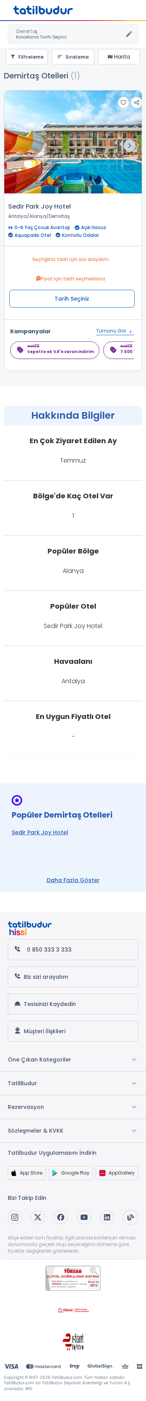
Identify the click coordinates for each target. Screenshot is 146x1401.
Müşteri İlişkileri (44, 1031)
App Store (31, 1173)
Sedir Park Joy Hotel (39, 206)
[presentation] (129, 145)
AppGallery (122, 1173)
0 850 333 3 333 (49, 950)
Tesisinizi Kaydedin (50, 1004)
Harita (121, 57)
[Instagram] (15, 1217)
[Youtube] (84, 1217)
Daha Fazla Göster (73, 880)
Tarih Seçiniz (72, 299)
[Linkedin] (107, 1217)
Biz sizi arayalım (46, 977)
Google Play (75, 1173)
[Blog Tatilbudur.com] (130, 1217)
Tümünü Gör (111, 330)
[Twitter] (38, 1217)
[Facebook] (61, 1217)
